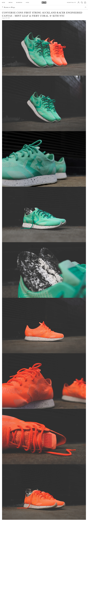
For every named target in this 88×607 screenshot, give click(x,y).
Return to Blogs (9, 7)
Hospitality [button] (71, 2)
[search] (82, 2)
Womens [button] (19, 2)
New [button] (3, 2)
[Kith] (44, 3)
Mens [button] (11, 2)
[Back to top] (85, 7)
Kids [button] (27, 2)
